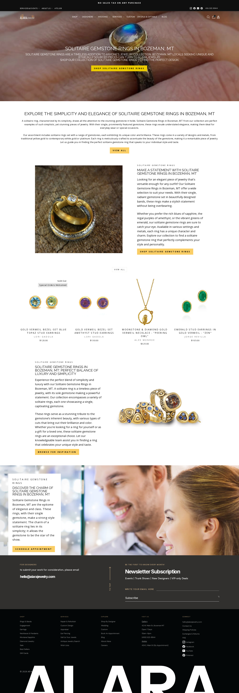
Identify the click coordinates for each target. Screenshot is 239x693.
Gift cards (24, 653)
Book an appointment (110, 633)
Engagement (25, 625)
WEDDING (103, 17)
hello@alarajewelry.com (37, 577)
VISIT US (145, 617)
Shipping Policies (189, 630)
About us (46, 8)
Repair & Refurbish (68, 621)
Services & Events (29, 8)
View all (119, 269)
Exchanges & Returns (191, 634)
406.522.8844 (211, 8)
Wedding (104, 625)
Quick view (43, 323)
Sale (21, 645)
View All (119, 150)
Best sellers (25, 649)
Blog (164, 17)
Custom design (67, 625)
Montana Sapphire (27, 637)
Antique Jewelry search (70, 641)
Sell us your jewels (68, 637)
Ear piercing (65, 633)
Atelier (58, 8)
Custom (104, 629)
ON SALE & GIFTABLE (147, 17)
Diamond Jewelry (27, 641)
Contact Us (187, 626)
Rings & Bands (26, 621)
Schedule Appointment (33, 549)
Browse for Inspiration (57, 452)
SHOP (75, 17)
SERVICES (117, 17)
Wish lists (65, 645)
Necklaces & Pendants (29, 633)
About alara (106, 641)
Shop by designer (108, 621)
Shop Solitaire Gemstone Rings (165, 251)
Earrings (23, 629)
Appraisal (64, 629)
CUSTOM (131, 17)
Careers (104, 645)
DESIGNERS (88, 17)
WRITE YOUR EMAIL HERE (139, 589)
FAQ (184, 638)
